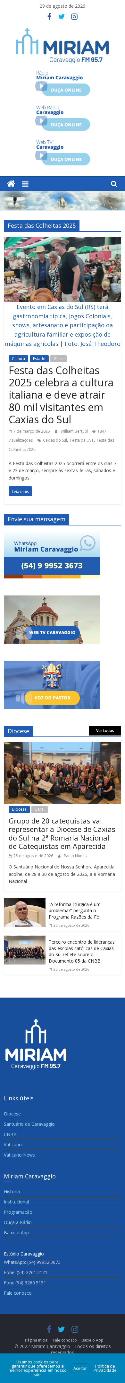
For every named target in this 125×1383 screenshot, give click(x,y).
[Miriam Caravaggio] (11, 184)
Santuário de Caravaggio (29, 1124)
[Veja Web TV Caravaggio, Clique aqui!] (63, 142)
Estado (39, 358)
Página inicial (36, 1340)
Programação (18, 1212)
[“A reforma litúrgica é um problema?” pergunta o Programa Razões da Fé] (25, 902)
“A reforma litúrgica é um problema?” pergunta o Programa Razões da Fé (75, 910)
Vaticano (13, 1144)
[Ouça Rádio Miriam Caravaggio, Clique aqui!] (63, 73)
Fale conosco (18, 1293)
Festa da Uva (82, 440)
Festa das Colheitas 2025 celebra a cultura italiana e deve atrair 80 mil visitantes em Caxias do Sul (61, 395)
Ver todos (105, 730)
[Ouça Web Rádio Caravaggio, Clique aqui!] (63, 107)
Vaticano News (19, 1155)
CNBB (10, 1134)
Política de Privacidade (105, 1368)
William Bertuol (75, 431)
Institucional (16, 1202)
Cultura (18, 358)
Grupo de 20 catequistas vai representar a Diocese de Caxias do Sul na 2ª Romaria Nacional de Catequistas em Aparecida (62, 833)
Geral (58, 358)
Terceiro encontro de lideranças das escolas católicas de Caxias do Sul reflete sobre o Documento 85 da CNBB (82, 951)
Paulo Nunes (75, 856)
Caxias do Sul (55, 440)
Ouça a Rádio (18, 1222)
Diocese (19, 809)
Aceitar (80, 1368)
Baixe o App (16, 1232)
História (12, 1191)
